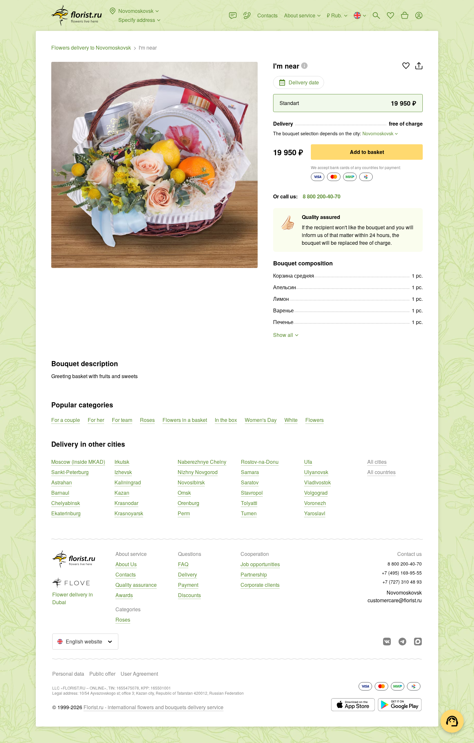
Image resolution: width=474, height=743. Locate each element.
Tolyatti (249, 503)
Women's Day (261, 420)
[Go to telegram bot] (402, 641)
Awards (124, 595)
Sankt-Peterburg (70, 472)
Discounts (189, 595)
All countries (381, 472)
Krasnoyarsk (128, 513)
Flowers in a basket (185, 420)
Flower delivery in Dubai (72, 598)
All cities (377, 461)
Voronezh (315, 503)
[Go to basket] (404, 15)
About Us (126, 564)
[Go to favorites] (390, 15)
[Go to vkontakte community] (386, 641)
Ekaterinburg (66, 513)
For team (122, 420)
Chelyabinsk (65, 503)
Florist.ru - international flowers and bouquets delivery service (153, 707)
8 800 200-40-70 (322, 196)
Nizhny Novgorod (198, 472)
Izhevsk (123, 472)
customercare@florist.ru (395, 600)
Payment (188, 584)
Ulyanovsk (316, 472)
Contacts (125, 574)
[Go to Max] (417, 641)
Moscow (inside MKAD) (78, 461)
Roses (147, 420)
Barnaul (60, 492)
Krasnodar (126, 503)
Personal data (68, 673)
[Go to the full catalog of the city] (76, 15)
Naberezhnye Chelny (202, 461)
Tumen (249, 513)
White (291, 420)
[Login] (418, 15)
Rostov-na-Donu (260, 461)
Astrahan (61, 482)
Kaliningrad (127, 482)
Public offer (102, 673)
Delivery (187, 574)
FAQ (183, 564)
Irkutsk (121, 461)
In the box (226, 420)
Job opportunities (260, 564)
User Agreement (139, 673)
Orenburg (188, 503)
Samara (250, 472)
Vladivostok (317, 482)
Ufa (308, 461)
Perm (184, 513)
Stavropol (252, 492)
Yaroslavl (314, 513)
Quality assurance (136, 584)
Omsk (184, 492)
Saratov (250, 482)
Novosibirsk (191, 482)
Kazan (121, 492)
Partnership (254, 574)
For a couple (65, 420)
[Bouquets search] (376, 15)
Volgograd (316, 492)
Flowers (314, 420)
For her (96, 420)
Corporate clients (260, 584)
